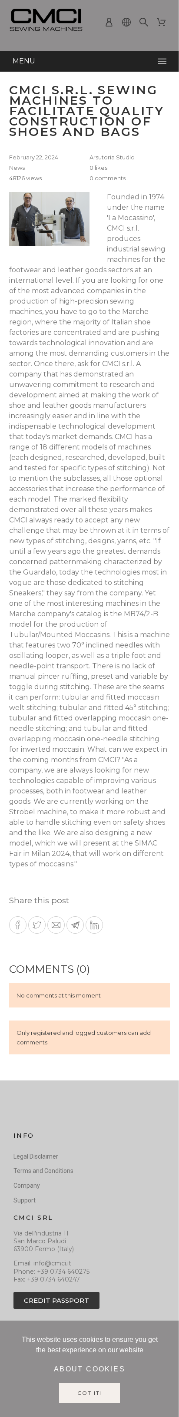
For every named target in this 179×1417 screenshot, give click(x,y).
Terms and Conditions (43, 1170)
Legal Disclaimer (35, 1156)
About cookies (89, 1369)
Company (26, 1185)
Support (24, 1200)
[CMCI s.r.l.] (46, 22)
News (17, 167)
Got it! (89, 1393)
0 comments (108, 178)
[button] (18, 925)
